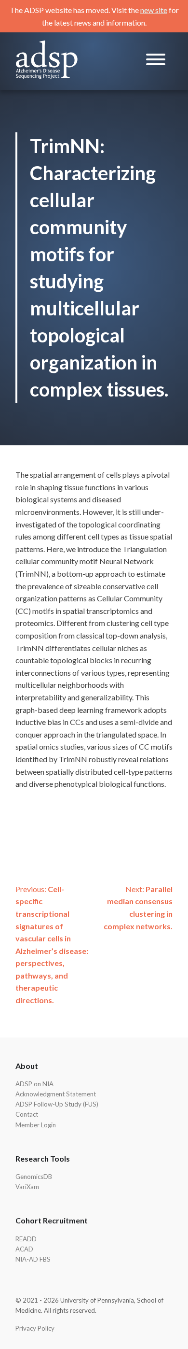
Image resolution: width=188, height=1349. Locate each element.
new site (153, 9)
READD (26, 1239)
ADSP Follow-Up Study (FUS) (56, 1104)
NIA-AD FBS (33, 1259)
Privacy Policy (34, 1328)
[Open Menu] (156, 61)
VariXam (27, 1187)
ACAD (24, 1249)
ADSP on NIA (34, 1084)
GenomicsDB (33, 1176)
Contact (26, 1114)
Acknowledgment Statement (55, 1094)
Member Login (35, 1125)
